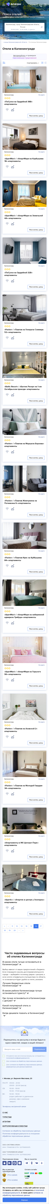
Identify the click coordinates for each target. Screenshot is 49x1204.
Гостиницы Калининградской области (14, 42)
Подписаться (39, 1049)
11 (12, 926)
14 (26, 926)
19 (9, 930)
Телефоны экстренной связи (14, 1106)
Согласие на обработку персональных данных (21, 1131)
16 (36, 926)
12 (17, 926)
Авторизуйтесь (19, 55)
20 (15, 930)
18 (5, 930)
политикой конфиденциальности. (18, 1058)
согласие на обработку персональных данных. (26, 1061)
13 (21, 926)
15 (31, 926)
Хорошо (24, 1200)
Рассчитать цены (36, 116)
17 (40, 926)
